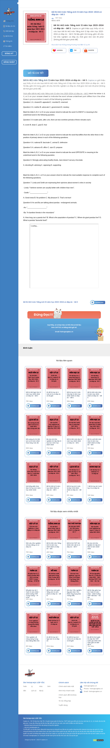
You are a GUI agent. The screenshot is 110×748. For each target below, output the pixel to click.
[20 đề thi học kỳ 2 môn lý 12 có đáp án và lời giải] (54, 378)
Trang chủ (10, 21)
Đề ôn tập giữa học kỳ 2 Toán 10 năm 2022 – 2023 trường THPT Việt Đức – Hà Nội (94, 594)
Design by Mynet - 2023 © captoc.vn (36, 739)
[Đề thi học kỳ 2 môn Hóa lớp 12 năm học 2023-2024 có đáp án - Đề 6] (74, 378)
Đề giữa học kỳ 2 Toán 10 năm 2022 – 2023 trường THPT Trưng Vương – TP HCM (33, 594)
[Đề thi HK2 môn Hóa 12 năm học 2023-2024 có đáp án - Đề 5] (94, 378)
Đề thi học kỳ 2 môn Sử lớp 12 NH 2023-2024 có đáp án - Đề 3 (74, 489)
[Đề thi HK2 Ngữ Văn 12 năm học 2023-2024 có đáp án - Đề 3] (33, 378)
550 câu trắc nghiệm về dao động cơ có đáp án (33, 545)
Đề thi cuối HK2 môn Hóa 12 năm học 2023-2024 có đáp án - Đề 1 (94, 442)
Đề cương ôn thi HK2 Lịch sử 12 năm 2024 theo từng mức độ (33, 441)
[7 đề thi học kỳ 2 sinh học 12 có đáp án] (94, 472)
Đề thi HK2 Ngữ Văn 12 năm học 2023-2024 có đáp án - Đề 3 (33, 394)
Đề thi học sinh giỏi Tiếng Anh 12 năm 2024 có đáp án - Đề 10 (54, 593)
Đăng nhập (9, 62)
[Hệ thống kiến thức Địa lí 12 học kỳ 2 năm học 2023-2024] (33, 472)
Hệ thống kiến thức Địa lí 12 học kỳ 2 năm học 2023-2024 (33, 488)
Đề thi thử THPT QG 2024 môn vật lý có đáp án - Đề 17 (73, 545)
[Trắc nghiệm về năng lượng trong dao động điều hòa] (33, 623)
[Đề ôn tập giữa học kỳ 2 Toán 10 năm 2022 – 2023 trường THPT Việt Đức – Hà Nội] (94, 576)
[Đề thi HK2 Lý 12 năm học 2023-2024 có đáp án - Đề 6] (54, 472)
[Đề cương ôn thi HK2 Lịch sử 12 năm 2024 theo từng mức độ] (33, 425)
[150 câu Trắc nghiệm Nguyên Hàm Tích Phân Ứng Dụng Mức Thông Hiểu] (74, 576)
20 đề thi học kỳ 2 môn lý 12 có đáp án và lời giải (53, 394)
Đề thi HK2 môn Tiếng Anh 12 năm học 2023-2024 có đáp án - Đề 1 (54, 546)
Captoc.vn (92, 80)
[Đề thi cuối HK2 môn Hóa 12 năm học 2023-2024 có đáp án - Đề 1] (94, 425)
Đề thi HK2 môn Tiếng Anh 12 (36, 80)
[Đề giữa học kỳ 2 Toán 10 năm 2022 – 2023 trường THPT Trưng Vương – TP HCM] (33, 576)
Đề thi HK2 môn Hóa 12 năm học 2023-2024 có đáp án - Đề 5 (94, 395)
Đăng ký (9, 53)
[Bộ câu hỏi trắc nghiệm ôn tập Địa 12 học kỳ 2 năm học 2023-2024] (54, 425)
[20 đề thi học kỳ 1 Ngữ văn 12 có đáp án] (54, 623)
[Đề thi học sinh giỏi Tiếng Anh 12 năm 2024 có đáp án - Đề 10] (54, 576)
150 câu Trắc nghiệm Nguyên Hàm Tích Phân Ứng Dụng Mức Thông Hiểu (74, 593)
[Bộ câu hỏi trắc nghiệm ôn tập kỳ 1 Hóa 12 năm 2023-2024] (94, 529)
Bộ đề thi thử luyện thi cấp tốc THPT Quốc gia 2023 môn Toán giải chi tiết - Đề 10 (94, 641)
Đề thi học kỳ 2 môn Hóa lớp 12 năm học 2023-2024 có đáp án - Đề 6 (74, 395)
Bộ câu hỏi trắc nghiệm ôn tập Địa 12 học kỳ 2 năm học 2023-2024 (54, 442)
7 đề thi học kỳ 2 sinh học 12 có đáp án (94, 487)
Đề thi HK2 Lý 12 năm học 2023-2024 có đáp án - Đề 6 (53, 488)
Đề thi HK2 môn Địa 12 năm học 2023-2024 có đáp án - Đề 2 (74, 441)
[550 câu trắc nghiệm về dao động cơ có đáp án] (33, 529)
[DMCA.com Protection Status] (98, 740)
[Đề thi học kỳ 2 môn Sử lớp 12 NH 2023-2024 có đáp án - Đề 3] (74, 472)
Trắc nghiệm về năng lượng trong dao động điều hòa (32, 639)
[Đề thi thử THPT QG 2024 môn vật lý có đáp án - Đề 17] (74, 529)
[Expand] (18, 3)
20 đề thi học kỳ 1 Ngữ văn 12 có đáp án (53, 639)
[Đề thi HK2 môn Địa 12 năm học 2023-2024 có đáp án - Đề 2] (74, 425)
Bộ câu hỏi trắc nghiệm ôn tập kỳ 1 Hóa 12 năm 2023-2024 (93, 546)
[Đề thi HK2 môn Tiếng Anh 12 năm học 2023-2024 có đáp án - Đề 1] (54, 529)
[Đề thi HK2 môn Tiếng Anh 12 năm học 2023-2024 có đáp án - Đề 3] (97, 302)
